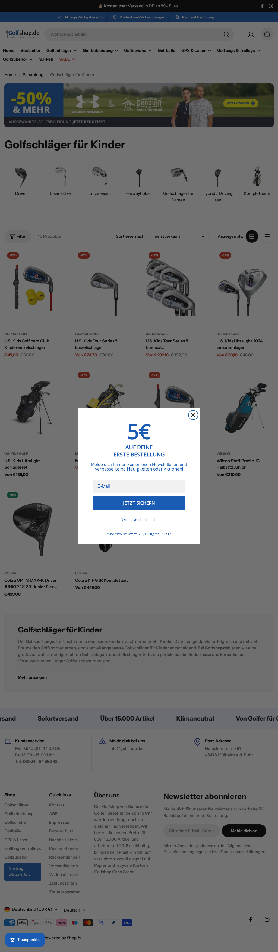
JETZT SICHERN (139, 503)
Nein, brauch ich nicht (139, 519)
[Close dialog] (193, 415)
